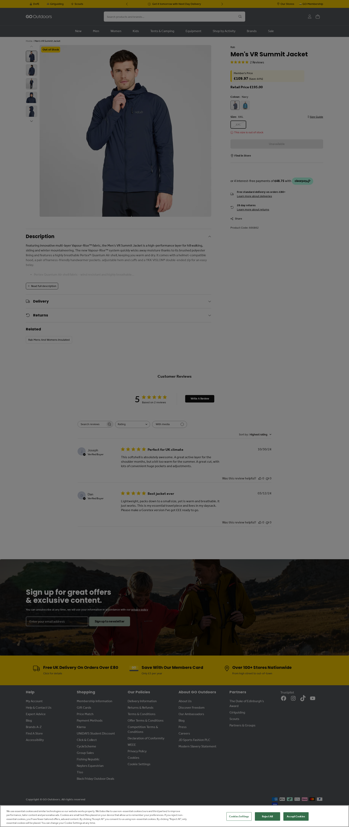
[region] (174, 816)
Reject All (267, 816)
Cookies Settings (239, 816)
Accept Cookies (296, 816)
